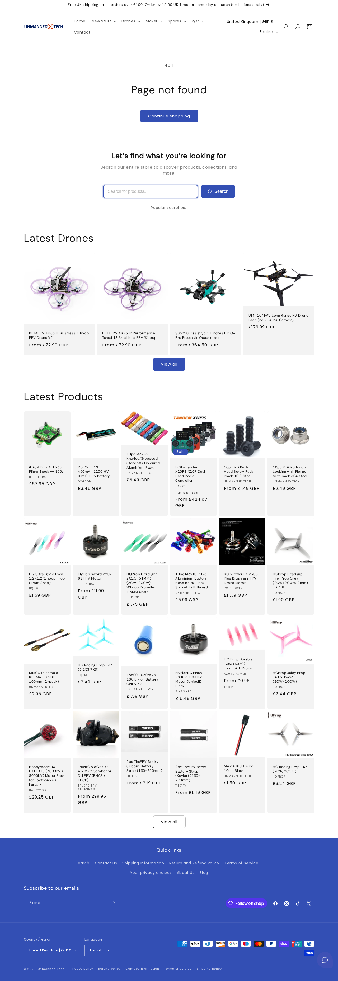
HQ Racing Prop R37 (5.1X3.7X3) (95, 667)
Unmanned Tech (51, 969)
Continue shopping (169, 116)
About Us (186, 872)
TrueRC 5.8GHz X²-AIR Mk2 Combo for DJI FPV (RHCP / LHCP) (94, 773)
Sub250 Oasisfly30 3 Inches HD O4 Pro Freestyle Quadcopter (205, 335)
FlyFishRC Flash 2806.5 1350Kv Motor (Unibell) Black (188, 679)
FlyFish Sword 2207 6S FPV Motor (95, 576)
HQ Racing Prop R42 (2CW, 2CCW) (290, 769)
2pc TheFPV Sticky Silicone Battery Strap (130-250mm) (144, 766)
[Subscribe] (113, 903)
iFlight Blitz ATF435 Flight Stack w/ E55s (46, 469)
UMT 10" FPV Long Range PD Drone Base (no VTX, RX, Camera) (278, 317)
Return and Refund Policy (194, 863)
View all (169, 364)
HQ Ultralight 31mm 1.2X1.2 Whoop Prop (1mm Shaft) (47, 578)
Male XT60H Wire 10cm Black (238, 768)
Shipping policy (209, 968)
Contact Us (106, 863)
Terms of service (177, 968)
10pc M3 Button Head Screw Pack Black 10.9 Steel (238, 471)
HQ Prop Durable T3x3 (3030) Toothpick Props (238, 663)
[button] (103, 21)
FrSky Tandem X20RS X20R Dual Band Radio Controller (190, 474)
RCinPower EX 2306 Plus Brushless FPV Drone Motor (241, 578)
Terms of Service (241, 863)
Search (221, 191)
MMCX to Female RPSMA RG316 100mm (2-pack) (44, 677)
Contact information (142, 968)
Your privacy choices (151, 872)
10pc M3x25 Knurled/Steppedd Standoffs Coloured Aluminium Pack (143, 461)
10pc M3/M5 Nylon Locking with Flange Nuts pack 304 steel (290, 471)
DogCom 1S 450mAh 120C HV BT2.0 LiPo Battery (94, 471)
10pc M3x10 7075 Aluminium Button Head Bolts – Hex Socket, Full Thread (191, 581)
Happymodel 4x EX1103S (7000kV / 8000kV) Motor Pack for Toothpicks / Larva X (47, 776)
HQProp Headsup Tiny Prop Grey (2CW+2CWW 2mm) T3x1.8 (290, 581)
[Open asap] (325, 960)
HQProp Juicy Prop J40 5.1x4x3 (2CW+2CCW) (289, 677)
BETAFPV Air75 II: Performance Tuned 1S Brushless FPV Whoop (129, 335)
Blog (204, 872)
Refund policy (109, 968)
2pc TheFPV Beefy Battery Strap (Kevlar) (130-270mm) (190, 774)
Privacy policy (82, 968)
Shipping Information (143, 863)
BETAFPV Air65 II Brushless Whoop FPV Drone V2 (59, 335)
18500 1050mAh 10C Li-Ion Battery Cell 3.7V (142, 679)
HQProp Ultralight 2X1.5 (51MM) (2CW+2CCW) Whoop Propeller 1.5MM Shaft (141, 583)
